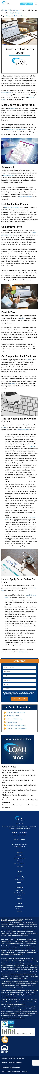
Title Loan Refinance (19, 863)
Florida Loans (19, 866)
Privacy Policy (15, 695)
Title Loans (20, 861)
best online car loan (23, 429)
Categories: (4, 13)
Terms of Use (20, 1058)
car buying (12, 383)
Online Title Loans (13, 716)
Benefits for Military (19, 893)
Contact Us (19, 882)
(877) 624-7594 (21, 839)
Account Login (19, 890)
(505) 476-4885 (18, 1015)
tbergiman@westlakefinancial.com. (16, 1004)
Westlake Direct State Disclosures (11, 1067)
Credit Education (19, 879)
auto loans (12, 108)
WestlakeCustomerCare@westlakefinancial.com (15, 978)
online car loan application (11, 207)
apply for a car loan (8, 175)
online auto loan (22, 652)
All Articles (4, 10)
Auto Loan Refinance (19, 858)
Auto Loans (19, 855)
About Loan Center (19, 906)
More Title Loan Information (16, 725)
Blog (11, 13)
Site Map (4, 1058)
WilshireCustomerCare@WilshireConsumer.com (22, 974)
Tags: (3, 16)
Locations (19, 895)
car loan (10, 16)
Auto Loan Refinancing (14, 719)
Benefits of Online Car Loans (29, 10)
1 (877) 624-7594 (26, 4)
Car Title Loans (17, 13)
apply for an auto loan (25, 196)
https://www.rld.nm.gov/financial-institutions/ (13, 1017)
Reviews (19, 911)
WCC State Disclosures (19, 952)
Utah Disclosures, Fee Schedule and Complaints (15, 1071)
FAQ (19, 874)
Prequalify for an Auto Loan (16, 712)
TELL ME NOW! (19, 699)
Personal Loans (12, 722)
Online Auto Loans (14, 10)
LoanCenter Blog (19, 877)
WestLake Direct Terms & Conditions (12, 1062)
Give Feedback (19, 909)
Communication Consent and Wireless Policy (22, 693)
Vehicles (19, 898)
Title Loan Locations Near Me (16, 728)
